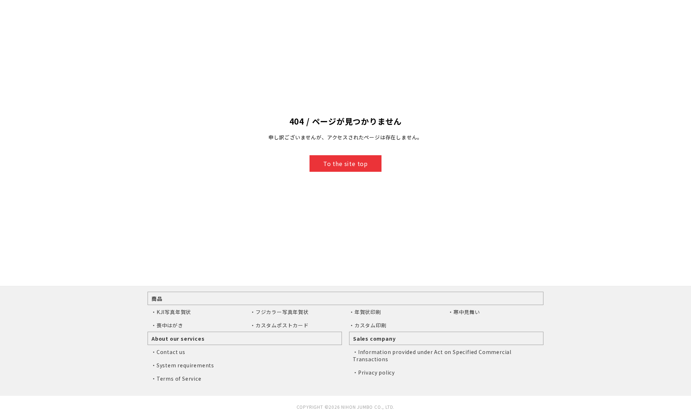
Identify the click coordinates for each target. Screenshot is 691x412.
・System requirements (182, 365)
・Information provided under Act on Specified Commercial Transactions (432, 355)
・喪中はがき (167, 325)
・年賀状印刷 (365, 311)
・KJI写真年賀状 (171, 311)
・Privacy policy (374, 372)
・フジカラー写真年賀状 (279, 311)
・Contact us (168, 351)
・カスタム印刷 (368, 325)
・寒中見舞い (464, 311)
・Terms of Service (176, 378)
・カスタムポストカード (279, 325)
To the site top (345, 163)
